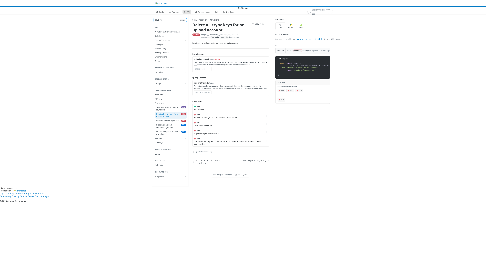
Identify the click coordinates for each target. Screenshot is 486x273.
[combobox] (202, 69)
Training (15, 196)
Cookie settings (22, 193)
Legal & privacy (7, 193)
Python (290, 27)
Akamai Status (37, 193)
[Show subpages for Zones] (185, 154)
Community (5, 196)
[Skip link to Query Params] (190, 77)
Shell (280, 27)
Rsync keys (214, 20)
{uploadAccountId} (219, 37)
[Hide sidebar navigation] (187, 101)
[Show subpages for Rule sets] (185, 165)
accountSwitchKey (202, 83)
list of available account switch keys (253, 88)
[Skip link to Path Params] (190, 54)
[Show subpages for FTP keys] (185, 99)
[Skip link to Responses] (190, 101)
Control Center (27, 196)
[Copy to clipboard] (268, 35)
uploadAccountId (201, 59)
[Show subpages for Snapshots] (185, 176)
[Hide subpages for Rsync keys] (185, 103)
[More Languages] (309, 26)
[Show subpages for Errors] (185, 61)
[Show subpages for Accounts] (185, 95)
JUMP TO (170, 20)
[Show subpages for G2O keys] (185, 143)
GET (195, 64)
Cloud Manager (42, 196)
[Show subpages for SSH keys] (185, 139)
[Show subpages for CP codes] (185, 72)
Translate (21, 190)
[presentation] (317, 66)
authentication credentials (310, 39)
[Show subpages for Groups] (185, 84)
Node (301, 27)
